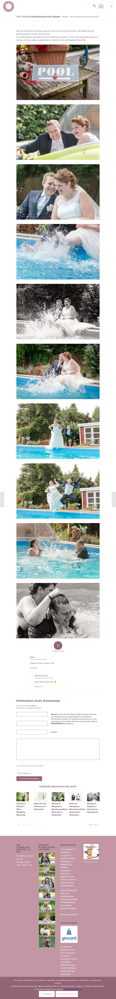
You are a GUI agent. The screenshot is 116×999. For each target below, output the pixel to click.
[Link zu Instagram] (111, 6)
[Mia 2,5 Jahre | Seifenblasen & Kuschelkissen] (114, 499)
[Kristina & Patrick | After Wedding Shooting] (22, 796)
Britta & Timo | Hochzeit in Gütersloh (40, 806)
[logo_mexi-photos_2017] (8, 6)
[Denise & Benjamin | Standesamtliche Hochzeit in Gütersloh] (58, 796)
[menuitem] (93, 6)
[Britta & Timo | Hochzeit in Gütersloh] (40, 796)
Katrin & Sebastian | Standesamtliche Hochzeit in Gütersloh (77, 809)
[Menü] (100, 6)
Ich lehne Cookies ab (67, 994)
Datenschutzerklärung (73, 989)
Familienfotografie (68, 902)
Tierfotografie (66, 905)
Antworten (33, 668)
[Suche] (93, 6)
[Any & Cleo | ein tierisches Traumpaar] (2, 499)
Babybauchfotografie (69, 890)
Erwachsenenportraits (69, 899)
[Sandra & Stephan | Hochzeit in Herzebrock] (93, 796)
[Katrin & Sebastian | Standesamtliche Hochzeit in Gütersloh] (75, 796)
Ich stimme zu (47, 994)
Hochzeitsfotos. (44, 34)
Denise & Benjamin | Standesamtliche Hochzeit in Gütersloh (60, 809)
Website (54, 732)
